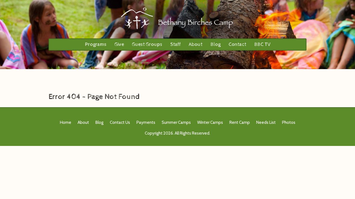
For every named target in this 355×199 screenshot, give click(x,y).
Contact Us (120, 122)
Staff (175, 44)
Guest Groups (147, 44)
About (195, 44)
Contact (237, 44)
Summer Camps (176, 122)
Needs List (266, 122)
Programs (95, 44)
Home (65, 122)
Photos (288, 122)
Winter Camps (210, 122)
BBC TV (262, 44)
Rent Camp (239, 122)
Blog (215, 44)
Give (119, 44)
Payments (145, 122)
